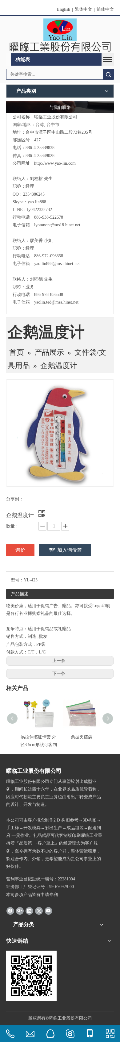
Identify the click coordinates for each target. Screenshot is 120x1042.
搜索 (108, 74)
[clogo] (60, 35)
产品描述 (19, 594)
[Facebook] (10, 911)
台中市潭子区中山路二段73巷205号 (59, 132)
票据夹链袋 (81, 737)
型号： (17, 580)
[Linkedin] (29, 911)
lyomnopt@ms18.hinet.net (57, 225)
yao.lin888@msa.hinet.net (57, 263)
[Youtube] (48, 911)
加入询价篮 (69, 550)
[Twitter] (39, 911)
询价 (20, 550)
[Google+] (20, 911)
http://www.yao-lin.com (55, 163)
